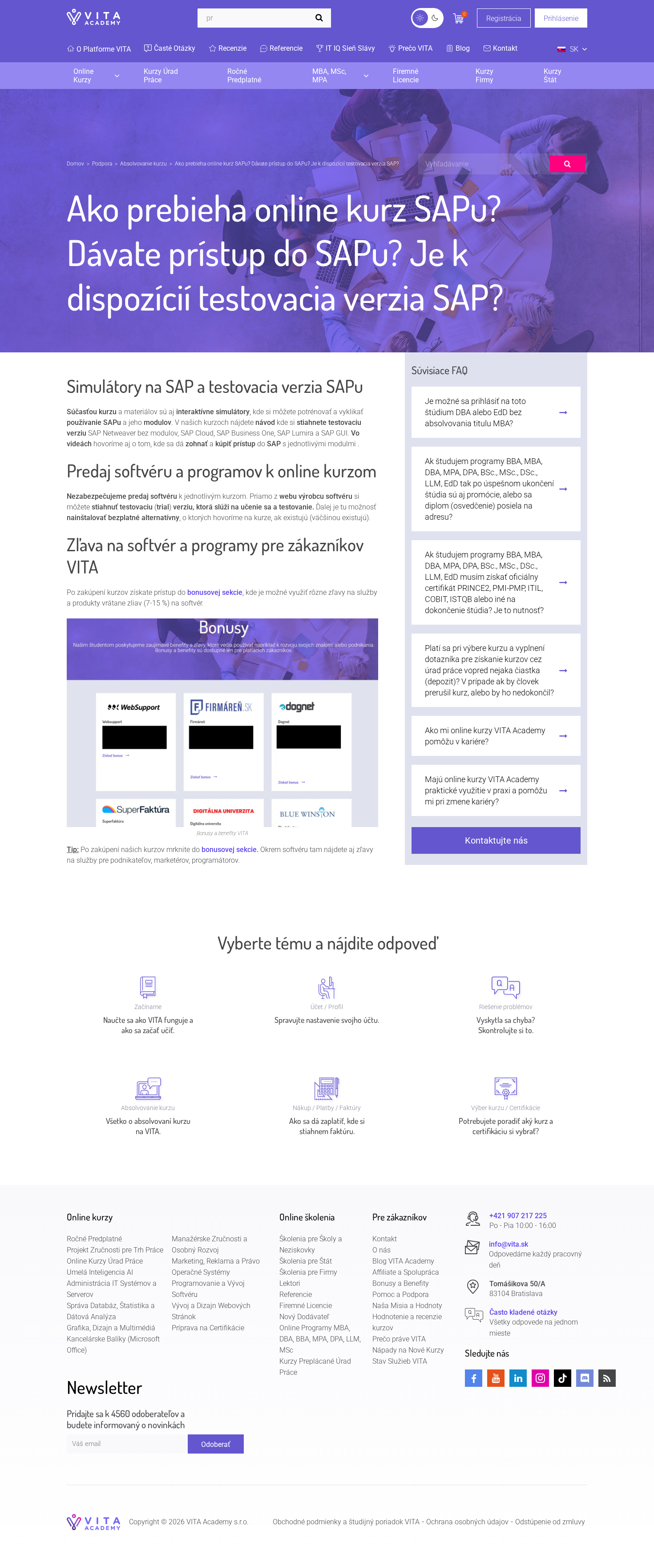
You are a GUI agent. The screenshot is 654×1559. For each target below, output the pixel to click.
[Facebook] (473, 1378)
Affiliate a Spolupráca (405, 1272)
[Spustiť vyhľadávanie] (321, 18)
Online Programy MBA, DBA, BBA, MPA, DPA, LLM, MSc (320, 1339)
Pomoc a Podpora (400, 1294)
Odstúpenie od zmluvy (550, 1522)
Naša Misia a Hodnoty (407, 1305)
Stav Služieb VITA (399, 1361)
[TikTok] (562, 1378)
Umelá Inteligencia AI (100, 1272)
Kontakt (384, 1239)
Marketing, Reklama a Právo (216, 1261)
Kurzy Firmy (484, 75)
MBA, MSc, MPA (329, 75)
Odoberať (215, 1444)
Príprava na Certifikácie (208, 1328)
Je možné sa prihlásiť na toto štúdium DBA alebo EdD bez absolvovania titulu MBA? (475, 412)
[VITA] (93, 18)
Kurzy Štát (552, 75)
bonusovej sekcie (214, 592)
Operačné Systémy (201, 1272)
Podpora (102, 164)
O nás (381, 1250)
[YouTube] (496, 1378)
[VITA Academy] (93, 1522)
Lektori (289, 1283)
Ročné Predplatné (244, 75)
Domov (75, 164)
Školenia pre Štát (305, 1261)
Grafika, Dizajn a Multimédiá (111, 1328)
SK (574, 49)
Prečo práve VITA (399, 1339)
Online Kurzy (83, 75)
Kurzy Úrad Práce (161, 75)
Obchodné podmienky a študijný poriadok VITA (346, 1522)
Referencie (295, 1294)
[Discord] (584, 1378)
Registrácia (503, 18)
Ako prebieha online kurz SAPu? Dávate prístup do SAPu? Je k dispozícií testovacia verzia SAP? (287, 164)
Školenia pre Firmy (308, 1272)
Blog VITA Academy (403, 1261)
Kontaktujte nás (496, 840)
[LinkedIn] (518, 1378)
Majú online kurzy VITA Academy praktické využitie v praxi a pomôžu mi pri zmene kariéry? (486, 790)
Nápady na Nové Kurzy (408, 1350)
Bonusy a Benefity (400, 1283)
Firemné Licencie (406, 75)
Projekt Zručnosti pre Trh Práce (115, 1250)
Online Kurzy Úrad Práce (105, 1261)
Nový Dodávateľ (304, 1317)
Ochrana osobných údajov (467, 1522)
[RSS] (607, 1378)
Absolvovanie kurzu (143, 164)
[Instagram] (540, 1378)
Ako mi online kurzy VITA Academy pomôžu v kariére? (485, 736)
